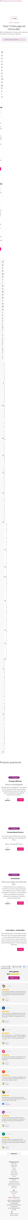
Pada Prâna (14, 1166)
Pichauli (14, 1176)
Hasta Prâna (14, 1163)
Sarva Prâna (14, 1171)
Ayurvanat (6, 558)
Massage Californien (14, 1181)
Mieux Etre (4, 446)
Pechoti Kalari (14, 1173)
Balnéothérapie (14, 1191)
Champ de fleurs (6, 588)
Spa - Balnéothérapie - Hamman (4, 691)
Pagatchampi (14, 1165)
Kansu (14, 1168)
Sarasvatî (14, 1169)
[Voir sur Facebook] (3, 1092)
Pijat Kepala (14, 1186)
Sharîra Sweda (14, 1174)
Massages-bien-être (14, 1162)
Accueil (10, 22)
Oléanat (6, 637)
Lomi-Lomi (14, 1188)
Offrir (20, 800)
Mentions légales (14, 1215)
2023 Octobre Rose (6, 536)
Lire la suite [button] (4, 996)
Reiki (14, 1195)
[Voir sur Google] (3, 986)
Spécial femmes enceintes (14, 1184)
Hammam (14, 1193)
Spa (14, 1190)
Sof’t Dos (14, 1180)
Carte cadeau (4, 372)
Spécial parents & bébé (14, 1183)
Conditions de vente (14, 1213)
